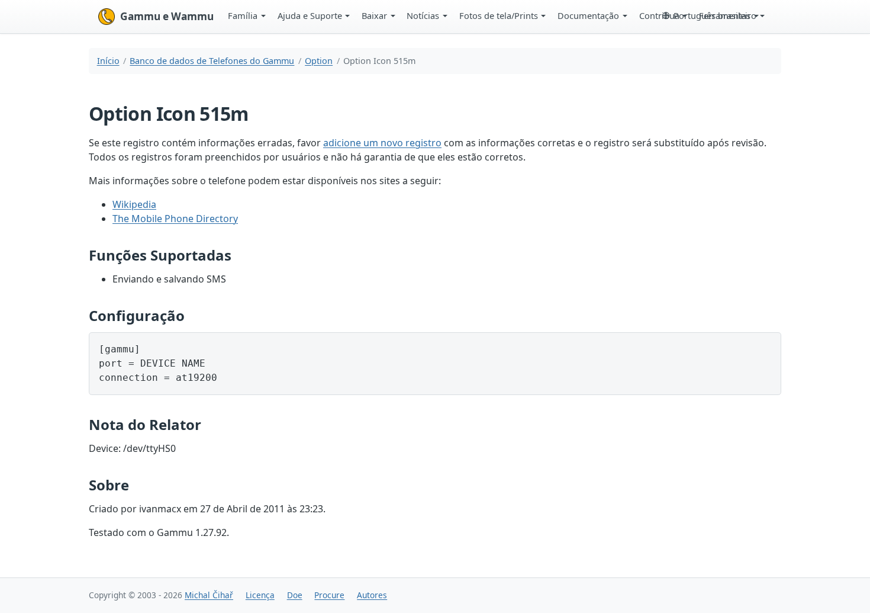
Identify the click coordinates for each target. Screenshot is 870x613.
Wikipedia (134, 204)
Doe (294, 595)
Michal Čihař (209, 595)
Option (319, 60)
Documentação (588, 15)
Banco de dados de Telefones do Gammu (212, 60)
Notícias (423, 15)
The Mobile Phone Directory (175, 218)
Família (242, 15)
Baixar (374, 15)
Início (108, 60)
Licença (260, 595)
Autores (372, 595)
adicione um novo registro (382, 142)
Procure (329, 595)
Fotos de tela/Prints (498, 15)
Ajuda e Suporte (310, 15)
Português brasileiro (715, 15)
